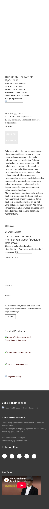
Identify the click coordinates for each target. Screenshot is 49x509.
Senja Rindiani (10, 123)
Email (8, 295)
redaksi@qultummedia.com (16, 441)
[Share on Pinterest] (27, 126)
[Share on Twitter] (16, 126)
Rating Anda (10, 252)
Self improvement (24, 116)
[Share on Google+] (19, 126)
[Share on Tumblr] (24, 126)
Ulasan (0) (11, 141)
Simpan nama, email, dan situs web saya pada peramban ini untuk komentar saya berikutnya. (23, 308)
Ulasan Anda (11, 257)
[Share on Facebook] (14, 126)
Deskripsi (11, 134)
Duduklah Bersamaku (30, 120)
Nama (8, 285)
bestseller (16, 120)
